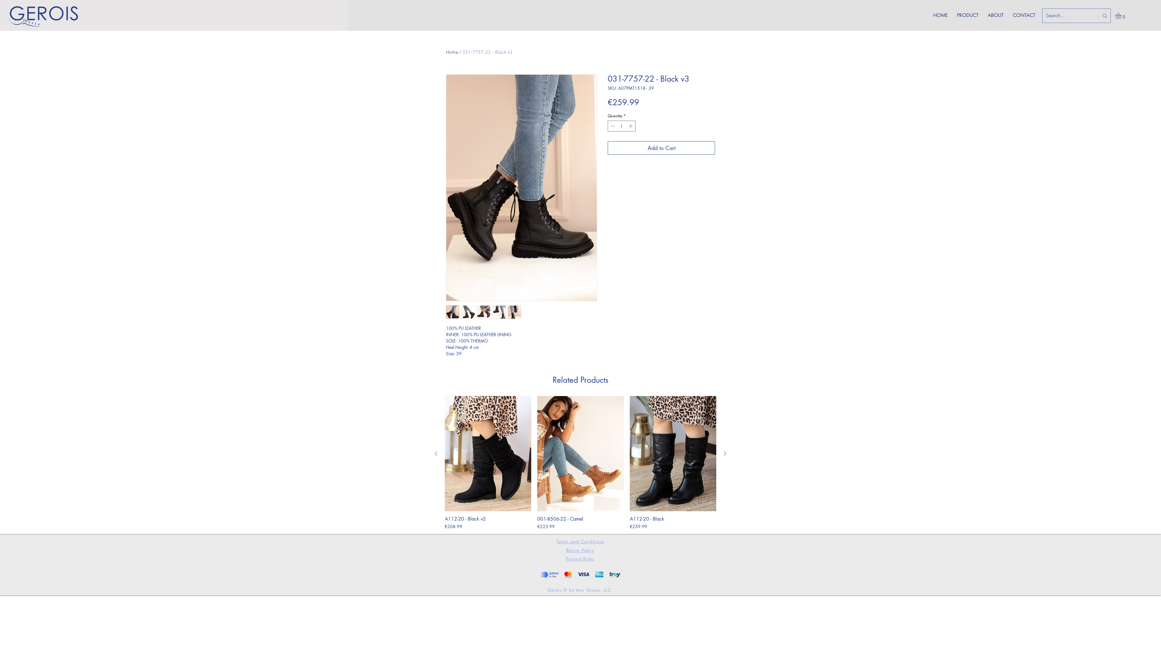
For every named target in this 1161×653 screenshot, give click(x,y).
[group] (580, 463)
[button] (1121, 16)
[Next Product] (725, 453)
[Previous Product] (436, 453)
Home (452, 53)
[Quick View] (488, 453)
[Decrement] (612, 126)
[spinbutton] (622, 126)
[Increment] (631, 126)
